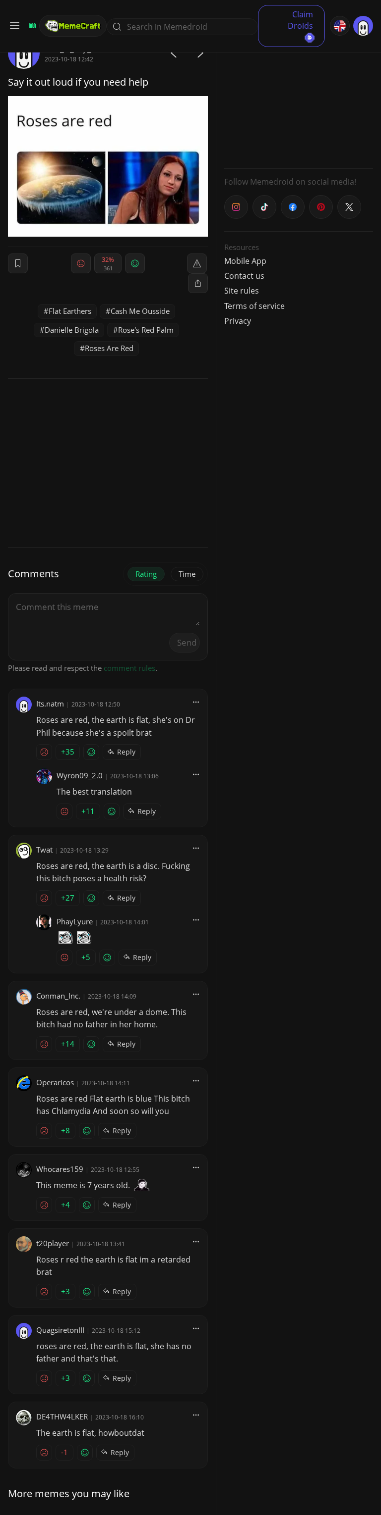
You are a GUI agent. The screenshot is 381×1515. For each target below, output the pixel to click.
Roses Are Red (109, 348)
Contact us (244, 275)
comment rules (129, 668)
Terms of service (254, 306)
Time (187, 574)
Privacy (237, 320)
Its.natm (50, 703)
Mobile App (245, 260)
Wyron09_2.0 (80, 775)
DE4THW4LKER (62, 1416)
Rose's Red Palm (146, 330)
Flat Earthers (70, 311)
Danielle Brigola (72, 330)
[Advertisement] (298, 99)
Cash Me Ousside (140, 311)
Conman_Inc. (58, 996)
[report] (197, 263)
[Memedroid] (30, 25)
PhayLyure (75, 921)
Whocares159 (59, 1169)
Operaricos (55, 1082)
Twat (44, 850)
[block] (198, 283)
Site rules (241, 290)
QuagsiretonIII (60, 1330)
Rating (146, 574)
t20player (52, 1243)
